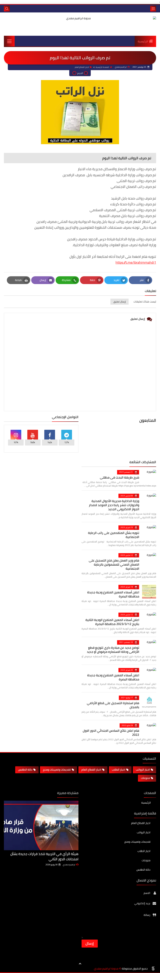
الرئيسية (143, 41)
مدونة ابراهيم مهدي (106, 969)
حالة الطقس (25, 769)
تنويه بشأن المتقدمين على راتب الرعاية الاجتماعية (113, 535)
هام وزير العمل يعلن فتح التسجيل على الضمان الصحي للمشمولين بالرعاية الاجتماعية (114, 564)
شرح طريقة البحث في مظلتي (119, 477)
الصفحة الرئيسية (102, 67)
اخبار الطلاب (118, 769)
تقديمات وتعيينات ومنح (57, 769)
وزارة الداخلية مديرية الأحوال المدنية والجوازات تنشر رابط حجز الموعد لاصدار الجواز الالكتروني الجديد (114, 505)
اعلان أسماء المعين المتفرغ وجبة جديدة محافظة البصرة (113, 594)
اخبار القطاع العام (82, 67)
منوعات (145, 777)
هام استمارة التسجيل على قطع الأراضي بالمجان (113, 705)
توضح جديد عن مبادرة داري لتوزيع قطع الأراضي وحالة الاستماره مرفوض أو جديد (113, 650)
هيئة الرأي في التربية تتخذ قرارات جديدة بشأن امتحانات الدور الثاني (44, 856)
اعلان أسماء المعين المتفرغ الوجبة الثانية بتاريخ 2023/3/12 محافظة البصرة (112, 622)
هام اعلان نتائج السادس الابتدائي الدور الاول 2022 (111, 733)
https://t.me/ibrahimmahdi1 (136, 262)
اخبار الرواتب (143, 769)
